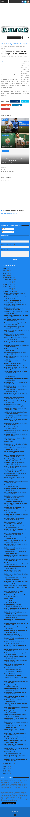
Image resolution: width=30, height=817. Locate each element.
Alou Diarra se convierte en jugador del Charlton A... (16, 438)
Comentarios (7, 232)
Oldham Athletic (9, 45)
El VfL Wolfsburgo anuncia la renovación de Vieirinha (13, 533)
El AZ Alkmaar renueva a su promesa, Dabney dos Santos (16, 563)
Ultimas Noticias (22, 45)
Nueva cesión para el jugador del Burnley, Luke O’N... (15, 323)
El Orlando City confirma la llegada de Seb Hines (16, 401)
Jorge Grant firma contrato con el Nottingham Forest (15, 409)
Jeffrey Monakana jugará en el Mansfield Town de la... (14, 455)
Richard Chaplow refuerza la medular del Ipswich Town (16, 515)
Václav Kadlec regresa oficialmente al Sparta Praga (15, 657)
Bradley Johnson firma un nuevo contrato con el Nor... (14, 685)
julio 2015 (8, 279)
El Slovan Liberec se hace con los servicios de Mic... (15, 305)
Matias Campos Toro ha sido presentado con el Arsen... (13, 571)
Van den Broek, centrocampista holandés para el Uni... (14, 470)
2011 (5, 773)
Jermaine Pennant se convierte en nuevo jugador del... (15, 552)
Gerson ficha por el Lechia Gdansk (15, 585)
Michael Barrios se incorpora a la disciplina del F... (15, 530)
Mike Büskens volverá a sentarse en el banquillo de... (15, 427)
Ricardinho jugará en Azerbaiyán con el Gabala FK (16, 681)
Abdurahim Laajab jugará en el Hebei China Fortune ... (16, 312)
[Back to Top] (15, 815)
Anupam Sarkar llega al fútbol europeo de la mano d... (14, 730)
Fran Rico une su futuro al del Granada (14, 342)
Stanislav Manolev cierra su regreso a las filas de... (16, 338)
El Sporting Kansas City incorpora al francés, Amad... (16, 623)
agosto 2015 (9, 277)
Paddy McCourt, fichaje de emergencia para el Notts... (14, 500)
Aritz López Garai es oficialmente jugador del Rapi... (15, 726)
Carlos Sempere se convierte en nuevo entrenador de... (16, 649)
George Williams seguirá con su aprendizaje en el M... (14, 756)
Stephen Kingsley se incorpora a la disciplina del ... (15, 631)
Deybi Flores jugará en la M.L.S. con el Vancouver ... (15, 386)
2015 (5, 275)
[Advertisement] (15, 15)
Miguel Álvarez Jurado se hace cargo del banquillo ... (16, 627)
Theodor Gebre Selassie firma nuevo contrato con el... (15, 678)
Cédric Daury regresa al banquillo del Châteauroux (15, 733)
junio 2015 (8, 282)
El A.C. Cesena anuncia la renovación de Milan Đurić (16, 609)
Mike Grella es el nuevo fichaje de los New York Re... (15, 696)
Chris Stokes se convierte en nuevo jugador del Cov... (15, 504)
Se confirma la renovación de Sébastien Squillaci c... (13, 668)
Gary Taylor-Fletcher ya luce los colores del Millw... (15, 541)
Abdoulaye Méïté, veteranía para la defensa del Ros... (15, 759)
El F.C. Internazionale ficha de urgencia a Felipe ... (14, 293)
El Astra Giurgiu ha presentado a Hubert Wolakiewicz (15, 474)
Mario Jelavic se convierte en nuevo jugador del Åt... (16, 722)
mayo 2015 (8, 284)
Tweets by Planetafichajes (9, 213)
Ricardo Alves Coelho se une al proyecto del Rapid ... (14, 664)
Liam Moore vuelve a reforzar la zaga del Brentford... (16, 331)
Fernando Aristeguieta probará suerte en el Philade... (16, 556)
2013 (5, 768)
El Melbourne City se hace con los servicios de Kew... (15, 693)
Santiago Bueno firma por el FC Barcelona (12, 128)
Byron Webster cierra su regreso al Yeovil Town (15, 620)
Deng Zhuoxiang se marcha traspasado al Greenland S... (16, 707)
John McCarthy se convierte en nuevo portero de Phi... (16, 416)
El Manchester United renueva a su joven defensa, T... (15, 349)
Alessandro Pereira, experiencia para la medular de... (16, 383)
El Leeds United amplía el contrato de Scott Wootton (15, 423)
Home (2, 38)
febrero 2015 (9, 291)
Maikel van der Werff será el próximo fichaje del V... (16, 574)
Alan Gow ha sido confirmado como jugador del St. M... (15, 448)
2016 (5, 273)
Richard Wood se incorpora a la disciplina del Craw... (14, 507)
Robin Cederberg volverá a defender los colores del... (15, 444)
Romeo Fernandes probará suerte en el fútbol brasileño (16, 431)
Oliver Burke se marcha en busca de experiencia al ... (15, 394)
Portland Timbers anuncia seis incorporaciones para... (14, 519)
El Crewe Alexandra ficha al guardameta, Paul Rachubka (13, 522)
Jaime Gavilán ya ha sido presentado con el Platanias (16, 748)
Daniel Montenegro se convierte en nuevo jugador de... (15, 567)
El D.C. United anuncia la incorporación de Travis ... (14, 301)
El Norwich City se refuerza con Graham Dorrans (14, 700)
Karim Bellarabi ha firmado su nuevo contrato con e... (16, 545)
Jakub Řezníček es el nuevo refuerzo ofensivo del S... (16, 616)
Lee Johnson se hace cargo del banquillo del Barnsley (14, 327)
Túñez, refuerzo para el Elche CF (12, 145)
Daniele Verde (8, 441)
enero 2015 (8, 763)
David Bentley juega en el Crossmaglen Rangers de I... (14, 635)
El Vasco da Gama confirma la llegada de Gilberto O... (13, 605)
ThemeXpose (10, 809)
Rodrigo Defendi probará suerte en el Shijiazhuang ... (16, 638)
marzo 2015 (8, 289)
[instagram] (28, 2)
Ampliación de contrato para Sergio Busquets (15, 360)
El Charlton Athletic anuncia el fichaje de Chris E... (14, 595)
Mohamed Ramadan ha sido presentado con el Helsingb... (15, 661)
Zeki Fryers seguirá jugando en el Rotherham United (15, 493)
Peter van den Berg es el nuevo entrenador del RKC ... (14, 485)
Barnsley (8, 43)
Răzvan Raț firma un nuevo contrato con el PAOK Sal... (15, 420)
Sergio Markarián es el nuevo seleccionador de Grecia (13, 674)
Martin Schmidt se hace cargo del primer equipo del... (15, 741)
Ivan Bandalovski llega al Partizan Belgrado (15, 588)
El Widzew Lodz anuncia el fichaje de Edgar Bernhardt (16, 345)
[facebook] (23, 2)
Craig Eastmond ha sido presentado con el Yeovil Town (15, 689)
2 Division (5, 135)
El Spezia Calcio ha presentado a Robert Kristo (15, 646)
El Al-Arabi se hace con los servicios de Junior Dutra (13, 752)
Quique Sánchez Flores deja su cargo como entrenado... (16, 357)
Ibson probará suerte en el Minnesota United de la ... (16, 379)
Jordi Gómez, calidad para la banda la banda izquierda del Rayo (14, 159)
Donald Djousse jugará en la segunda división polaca (16, 481)
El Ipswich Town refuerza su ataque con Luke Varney (15, 537)
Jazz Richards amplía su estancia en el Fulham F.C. (16, 375)
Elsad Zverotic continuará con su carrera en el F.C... (15, 737)
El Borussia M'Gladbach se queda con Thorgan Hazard (16, 435)
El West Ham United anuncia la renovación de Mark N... (14, 334)
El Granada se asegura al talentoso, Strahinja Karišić (16, 368)
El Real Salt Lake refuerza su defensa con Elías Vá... (14, 397)
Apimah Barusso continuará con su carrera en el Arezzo (15, 715)
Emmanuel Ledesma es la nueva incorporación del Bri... (13, 591)
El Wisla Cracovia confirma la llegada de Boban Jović (14, 496)
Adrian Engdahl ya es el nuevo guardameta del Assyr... (14, 452)
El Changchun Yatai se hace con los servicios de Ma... (15, 711)
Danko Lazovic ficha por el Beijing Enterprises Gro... (15, 719)
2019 (5, 268)
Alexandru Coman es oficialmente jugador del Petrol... (14, 463)
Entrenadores (17, 43)
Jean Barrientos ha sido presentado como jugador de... (15, 704)
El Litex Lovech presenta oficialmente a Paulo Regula (14, 405)
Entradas (6, 229)
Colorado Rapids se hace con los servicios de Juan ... (14, 526)
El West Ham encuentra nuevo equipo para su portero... (15, 511)
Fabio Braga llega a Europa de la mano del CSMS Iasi (15, 459)
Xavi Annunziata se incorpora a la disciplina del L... (15, 745)
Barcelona (5, 119)
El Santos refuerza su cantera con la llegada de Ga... (16, 489)
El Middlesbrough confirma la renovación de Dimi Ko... (13, 308)
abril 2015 (8, 286)
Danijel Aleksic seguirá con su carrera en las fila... (14, 642)
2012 (5, 771)
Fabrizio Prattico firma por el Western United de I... (14, 478)
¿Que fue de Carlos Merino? (13, 671)
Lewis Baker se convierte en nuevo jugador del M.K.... (15, 353)
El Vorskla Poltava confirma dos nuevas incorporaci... (14, 319)
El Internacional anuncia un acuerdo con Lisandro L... (16, 548)
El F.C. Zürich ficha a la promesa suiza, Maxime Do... (15, 467)
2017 (5, 271)
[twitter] (25, 2)
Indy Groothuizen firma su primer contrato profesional (15, 578)
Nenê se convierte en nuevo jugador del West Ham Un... (15, 653)
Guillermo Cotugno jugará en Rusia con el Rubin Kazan (15, 412)
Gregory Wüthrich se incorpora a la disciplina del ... (15, 390)
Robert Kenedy (8, 598)
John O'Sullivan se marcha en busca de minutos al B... (15, 601)
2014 (5, 766)
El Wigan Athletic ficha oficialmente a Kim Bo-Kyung (16, 582)
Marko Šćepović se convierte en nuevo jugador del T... (16, 316)
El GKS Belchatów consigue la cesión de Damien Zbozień (16, 559)
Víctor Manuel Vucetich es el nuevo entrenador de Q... (15, 371)
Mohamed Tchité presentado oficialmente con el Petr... (14, 364)
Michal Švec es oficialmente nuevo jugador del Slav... (15, 612)
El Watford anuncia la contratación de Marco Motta (15, 297)
